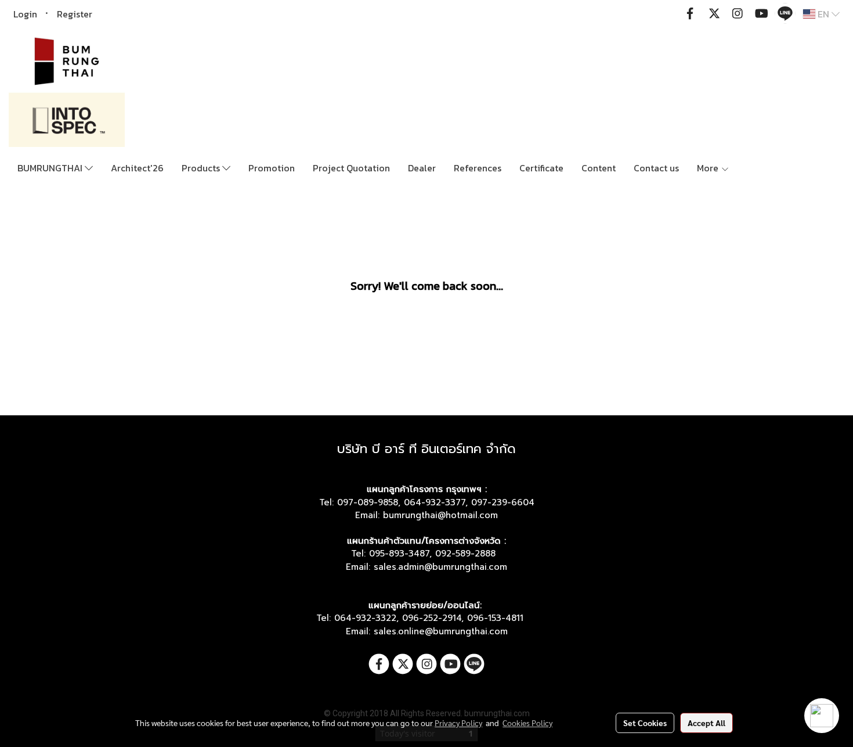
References (477, 168)
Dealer (422, 168)
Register (74, 14)
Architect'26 (137, 168)
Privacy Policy (458, 722)
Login (25, 14)
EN (823, 14)
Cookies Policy (527, 722)
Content (598, 168)
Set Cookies (645, 722)
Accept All (706, 722)
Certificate (541, 168)
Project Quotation (351, 168)
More (709, 168)
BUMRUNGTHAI (51, 168)
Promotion (271, 168)
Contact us (656, 168)
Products (202, 168)
